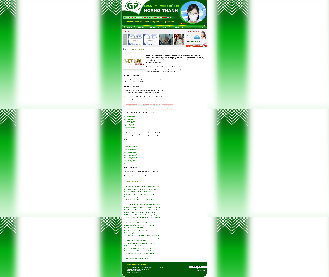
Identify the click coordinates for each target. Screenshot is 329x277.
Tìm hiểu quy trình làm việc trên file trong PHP (139, 209)
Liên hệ (200, 27)
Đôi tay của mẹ (130, 245)
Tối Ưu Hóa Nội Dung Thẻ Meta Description (138, 184)
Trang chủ (130, 27)
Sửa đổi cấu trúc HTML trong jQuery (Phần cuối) (139, 217)
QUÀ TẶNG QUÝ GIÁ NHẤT (133, 222)
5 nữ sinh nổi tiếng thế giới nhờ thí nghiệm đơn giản (140, 204)
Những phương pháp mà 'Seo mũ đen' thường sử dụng (141, 215)
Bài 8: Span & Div (131, 220)
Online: (198, 268)
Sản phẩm (153, 27)
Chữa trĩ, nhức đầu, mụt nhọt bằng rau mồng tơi (139, 207)
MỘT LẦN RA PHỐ (131, 202)
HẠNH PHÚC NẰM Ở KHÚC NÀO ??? (136, 225)
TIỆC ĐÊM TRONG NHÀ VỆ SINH (135, 191)
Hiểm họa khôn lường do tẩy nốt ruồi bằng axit (139, 186)
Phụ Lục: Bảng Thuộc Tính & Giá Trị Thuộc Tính (139, 235)
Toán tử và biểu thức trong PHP (134, 258)
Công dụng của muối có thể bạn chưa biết (137, 212)
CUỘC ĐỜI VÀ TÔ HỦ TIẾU (133, 256)
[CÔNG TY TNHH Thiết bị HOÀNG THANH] (164, 24)
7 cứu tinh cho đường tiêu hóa (134, 197)
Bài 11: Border (138, 49)
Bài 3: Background (131, 227)
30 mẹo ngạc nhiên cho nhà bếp (135, 230)
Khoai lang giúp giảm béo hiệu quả (135, 233)
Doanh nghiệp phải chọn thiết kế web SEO (137, 199)
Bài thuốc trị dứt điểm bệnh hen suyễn (136, 194)
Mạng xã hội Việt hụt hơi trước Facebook (137, 243)
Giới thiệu (141, 27)
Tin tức (189, 27)
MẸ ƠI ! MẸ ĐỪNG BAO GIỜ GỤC (135, 248)
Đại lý (164, 27)
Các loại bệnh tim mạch (132, 240)
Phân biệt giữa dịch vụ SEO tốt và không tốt (138, 189)
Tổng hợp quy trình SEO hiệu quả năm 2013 (138, 251)
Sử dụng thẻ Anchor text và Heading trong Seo (139, 238)
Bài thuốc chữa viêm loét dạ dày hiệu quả (137, 253)
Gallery (177, 27)
